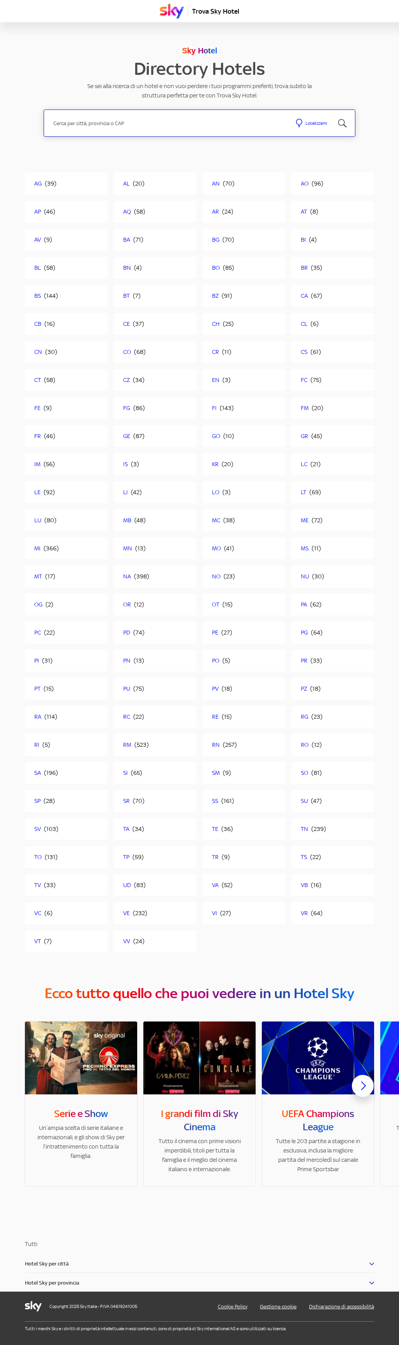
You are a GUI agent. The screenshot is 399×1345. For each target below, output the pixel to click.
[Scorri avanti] (362, 1092)
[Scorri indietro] (36, 1090)
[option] (81, 1104)
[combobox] (167, 123)
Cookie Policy (232, 1306)
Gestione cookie (278, 1306)
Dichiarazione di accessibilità (341, 1306)
